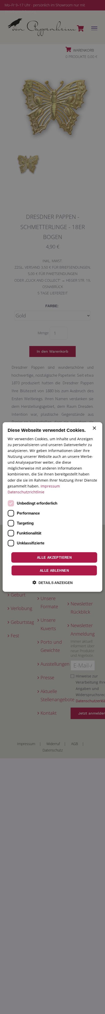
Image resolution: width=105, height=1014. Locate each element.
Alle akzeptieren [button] (54, 557)
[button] (52, 583)
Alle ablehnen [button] (54, 570)
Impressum (50, 485)
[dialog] (52, 507)
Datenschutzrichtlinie (26, 491)
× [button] (94, 428)
